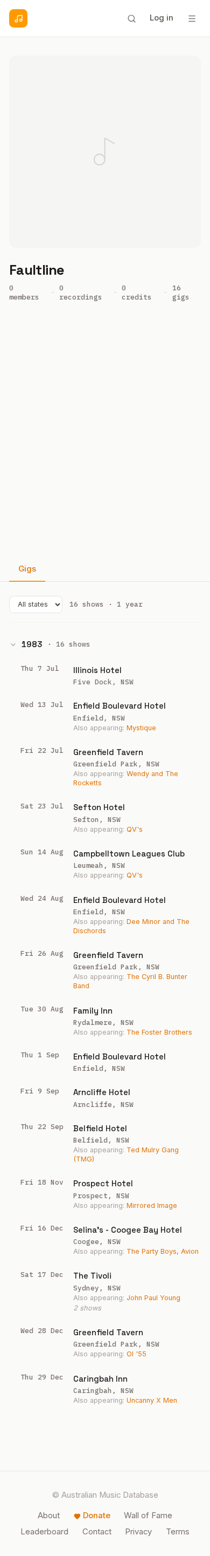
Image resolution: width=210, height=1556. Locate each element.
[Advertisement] (105, 434)
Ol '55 (136, 1354)
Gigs (27, 569)
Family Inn (93, 1010)
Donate (96, 1515)
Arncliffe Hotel (101, 1092)
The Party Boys (152, 1251)
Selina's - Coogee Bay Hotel (127, 1230)
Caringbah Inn (100, 1379)
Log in (161, 18)
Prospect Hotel (103, 1183)
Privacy (138, 1532)
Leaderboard (44, 1532)
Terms (178, 1532)
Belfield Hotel (100, 1128)
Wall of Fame (148, 1515)
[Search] (131, 18)
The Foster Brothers (159, 1032)
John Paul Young (153, 1298)
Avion (190, 1251)
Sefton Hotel (99, 807)
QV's (135, 829)
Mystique (141, 728)
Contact (96, 1532)
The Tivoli (92, 1275)
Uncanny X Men (152, 1400)
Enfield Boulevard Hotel (119, 706)
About (49, 1515)
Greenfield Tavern (108, 752)
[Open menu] (192, 18)
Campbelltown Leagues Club (129, 853)
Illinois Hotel (97, 670)
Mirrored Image (152, 1205)
